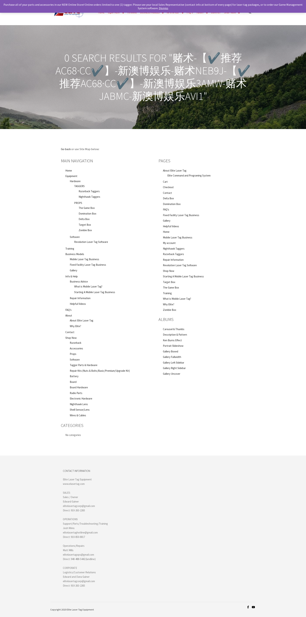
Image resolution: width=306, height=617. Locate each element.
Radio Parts (76, 393)
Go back (66, 149)
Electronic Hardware (81, 398)
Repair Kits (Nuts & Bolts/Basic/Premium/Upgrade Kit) (100, 370)
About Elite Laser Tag (81, 320)
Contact (69, 332)
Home (68, 170)
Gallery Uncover (171, 373)
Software (75, 359)
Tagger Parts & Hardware (83, 365)
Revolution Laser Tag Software (91, 242)
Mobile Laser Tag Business (84, 259)
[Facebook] (248, 607)
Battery (74, 376)
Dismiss (163, 8)
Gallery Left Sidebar (173, 362)
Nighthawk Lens (79, 404)
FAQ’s (68, 310)
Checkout (168, 187)
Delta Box (84, 219)
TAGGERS (79, 186)
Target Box (85, 224)
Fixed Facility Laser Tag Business (88, 264)
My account (169, 243)
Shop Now (71, 337)
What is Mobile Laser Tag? (88, 286)
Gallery (73, 270)
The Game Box (87, 208)
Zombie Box (85, 230)
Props (73, 354)
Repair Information (80, 298)
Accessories (76, 348)
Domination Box (87, 213)
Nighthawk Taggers (89, 196)
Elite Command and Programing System (189, 175)
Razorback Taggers (89, 191)
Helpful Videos (78, 303)
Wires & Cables (78, 415)
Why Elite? (75, 326)
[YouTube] (253, 607)
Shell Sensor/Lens (80, 409)
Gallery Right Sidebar (174, 368)
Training (69, 248)
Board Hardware (79, 387)
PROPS (78, 203)
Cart (165, 181)
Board (73, 382)
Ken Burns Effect (172, 340)
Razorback (75, 342)
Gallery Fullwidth (172, 357)
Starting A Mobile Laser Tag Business (94, 292)
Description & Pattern (175, 334)
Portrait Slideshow (173, 345)
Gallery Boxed (170, 351)
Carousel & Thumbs (173, 329)
